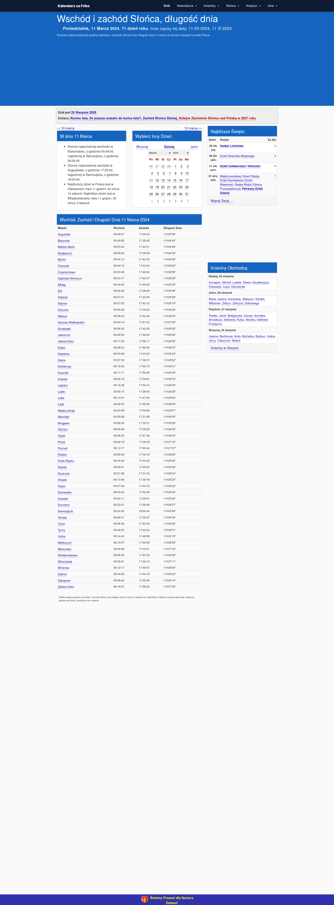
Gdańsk (63, 297)
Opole (61, 435)
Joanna (222, 299)
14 (169, 180)
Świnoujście (65, 511)
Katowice (63, 354)
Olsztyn (63, 429)
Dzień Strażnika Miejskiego (237, 156)
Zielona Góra (66, 586)
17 (187, 180)
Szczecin (64, 505)
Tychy (61, 530)
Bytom (62, 259)
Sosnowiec (65, 492)
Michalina (248, 336)
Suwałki (63, 498)
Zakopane (64, 580)
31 (187, 194)
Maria (212, 299)
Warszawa (64, 549)
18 (151, 187)
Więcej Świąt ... (222, 200)
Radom (62, 454)
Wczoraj (142, 146)
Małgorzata (234, 315)
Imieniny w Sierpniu (225, 347)
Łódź (61, 404)
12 (157, 180)
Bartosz (260, 336)
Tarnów (62, 517)
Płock (61, 442)
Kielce (62, 360)
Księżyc (252, 6)
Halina (271, 336)
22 (174, 187)
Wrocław (63, 568)
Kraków (62, 379)
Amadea (259, 315)
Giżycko (63, 310)
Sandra (259, 299)
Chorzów (63, 266)
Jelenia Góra (66, 341)
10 (187, 173)
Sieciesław (238, 286)
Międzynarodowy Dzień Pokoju (239, 176)
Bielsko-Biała (66, 247)
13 (163, 180)
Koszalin (63, 373)
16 (180, 180)
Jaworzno (64, 335)
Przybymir (215, 324)
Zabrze (62, 574)
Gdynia (62, 303)
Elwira (247, 282)
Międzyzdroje (66, 410)
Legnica (63, 385)
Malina (236, 340)
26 (151, 166)
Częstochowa (66, 272)
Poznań (62, 448)
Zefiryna (238, 303)
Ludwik (237, 282)
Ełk (60, 291)
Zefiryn (226, 303)
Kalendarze (185, 6)
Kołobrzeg (64, 366)
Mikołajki (63, 417)
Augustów (64, 234)
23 (180, 187)
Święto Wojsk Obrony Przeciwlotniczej (241, 186)
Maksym (248, 299)
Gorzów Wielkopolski (71, 322)
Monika (250, 319)
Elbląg (62, 284)
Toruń (61, 524)
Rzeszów (64, 473)
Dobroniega (252, 303)
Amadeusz (215, 319)
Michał (226, 282)
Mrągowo (64, 423)
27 (157, 166)
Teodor (213, 315)
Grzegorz (215, 282)
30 (180, 194)
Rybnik (62, 467)
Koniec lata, (80, 118)
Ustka (61, 536)
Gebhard (262, 319)
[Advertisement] (167, 68)
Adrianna (229, 319)
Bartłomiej (226, 336)
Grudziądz (64, 329)
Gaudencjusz (260, 282)
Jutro (194, 146)
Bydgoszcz (65, 253)
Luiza (226, 286)
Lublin (61, 391)
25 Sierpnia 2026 (83, 112)
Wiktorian (215, 303)
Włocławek (65, 561)
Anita (237, 336)
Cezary (248, 315)
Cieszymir (223, 340)
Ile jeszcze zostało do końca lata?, (116, 118)
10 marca (67, 128)
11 (151, 180)
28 (163, 166)
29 (169, 166)
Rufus (240, 319)
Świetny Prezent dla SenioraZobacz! (171, 900)
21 (169, 187)
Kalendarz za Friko (73, 6)
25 (151, 194)
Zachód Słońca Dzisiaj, (161, 118)
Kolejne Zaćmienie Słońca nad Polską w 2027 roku (217, 118)
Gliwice (62, 316)
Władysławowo (68, 555)
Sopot (61, 486)
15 (174, 180)
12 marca (191, 128)
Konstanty (234, 299)
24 (187, 187)
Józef (222, 315)
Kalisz (62, 347)
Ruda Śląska (66, 461)
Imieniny (210, 6)
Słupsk (62, 480)
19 (157, 187)
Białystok (64, 240)
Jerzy (212, 340)
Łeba (61, 398)
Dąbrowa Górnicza (70, 278)
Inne (271, 6)
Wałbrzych (65, 542)
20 (163, 187)
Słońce (231, 6)
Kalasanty (215, 286)
